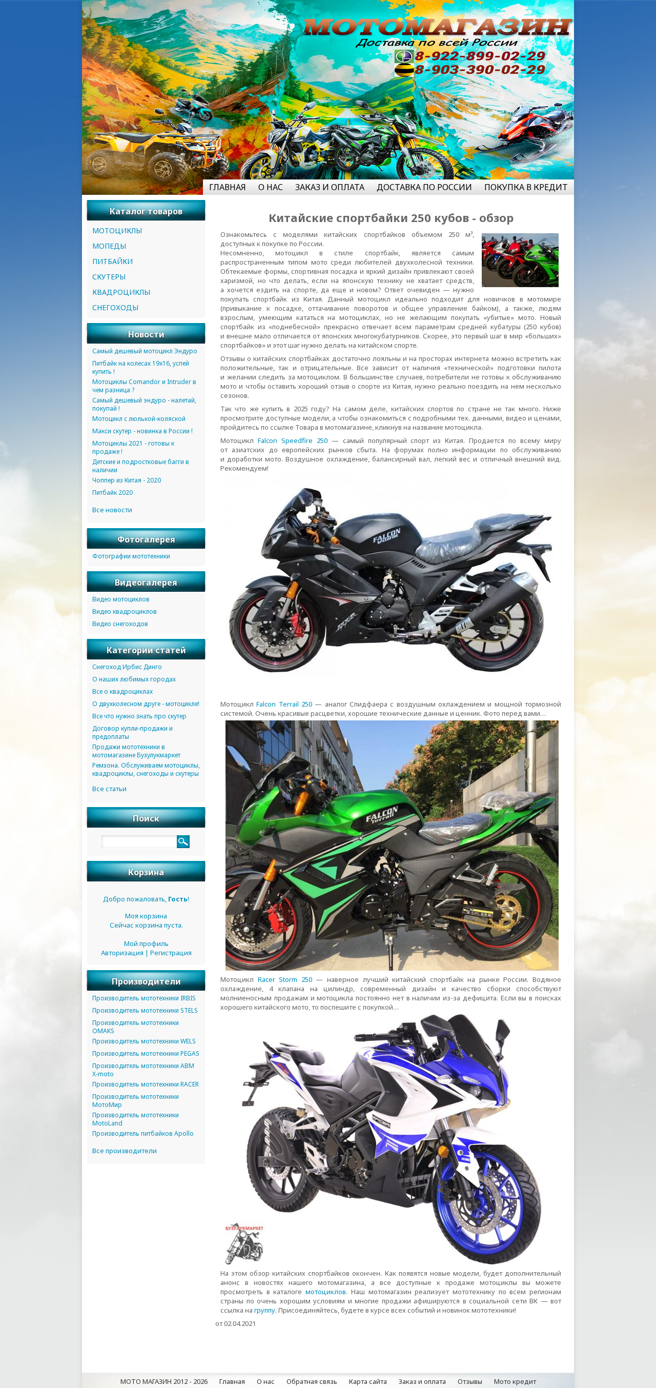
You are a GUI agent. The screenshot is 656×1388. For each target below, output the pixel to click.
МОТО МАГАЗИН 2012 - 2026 (164, 1381)
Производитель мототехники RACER (145, 1084)
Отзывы (470, 1381)
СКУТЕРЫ (109, 276)
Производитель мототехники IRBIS (144, 998)
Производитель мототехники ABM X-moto (143, 1069)
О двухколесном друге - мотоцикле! (145, 703)
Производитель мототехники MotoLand (135, 1119)
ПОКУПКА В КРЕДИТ (526, 187)
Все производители (124, 1150)
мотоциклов (325, 1291)
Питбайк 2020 (112, 492)
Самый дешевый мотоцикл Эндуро (144, 351)
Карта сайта (368, 1381)
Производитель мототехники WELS (144, 1041)
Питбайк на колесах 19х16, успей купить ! (140, 367)
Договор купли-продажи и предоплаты (132, 732)
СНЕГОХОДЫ (115, 307)
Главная (232, 1381)
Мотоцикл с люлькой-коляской (139, 418)
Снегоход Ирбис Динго (127, 666)
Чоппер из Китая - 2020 (126, 480)
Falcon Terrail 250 (284, 704)
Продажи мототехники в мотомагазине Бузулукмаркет (136, 750)
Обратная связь (311, 1381)
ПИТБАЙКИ (112, 261)
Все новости (112, 509)
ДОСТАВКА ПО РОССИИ (424, 187)
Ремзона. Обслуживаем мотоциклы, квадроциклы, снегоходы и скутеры (146, 769)
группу (264, 1310)
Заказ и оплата (422, 1381)
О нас (266, 1381)
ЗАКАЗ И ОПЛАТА (329, 187)
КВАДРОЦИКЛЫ (121, 292)
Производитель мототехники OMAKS (135, 1026)
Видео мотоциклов (121, 599)
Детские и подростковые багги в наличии (140, 465)
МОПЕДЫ (109, 246)
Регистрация (171, 952)
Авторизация (122, 952)
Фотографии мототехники (131, 556)
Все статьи (109, 788)
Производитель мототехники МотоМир (135, 1100)
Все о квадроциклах (122, 691)
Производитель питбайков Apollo (143, 1133)
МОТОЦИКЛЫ (117, 230)
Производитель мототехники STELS (145, 1010)
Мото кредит (515, 1381)
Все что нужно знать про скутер (139, 716)
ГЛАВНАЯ (227, 187)
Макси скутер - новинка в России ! (142, 431)
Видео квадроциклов (124, 611)
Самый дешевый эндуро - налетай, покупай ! (144, 404)
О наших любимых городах (134, 679)
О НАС (270, 187)
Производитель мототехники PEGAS (145, 1053)
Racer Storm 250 (285, 979)
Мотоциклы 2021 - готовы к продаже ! (133, 447)
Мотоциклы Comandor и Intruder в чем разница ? (144, 385)
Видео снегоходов (120, 623)
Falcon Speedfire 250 (292, 440)
